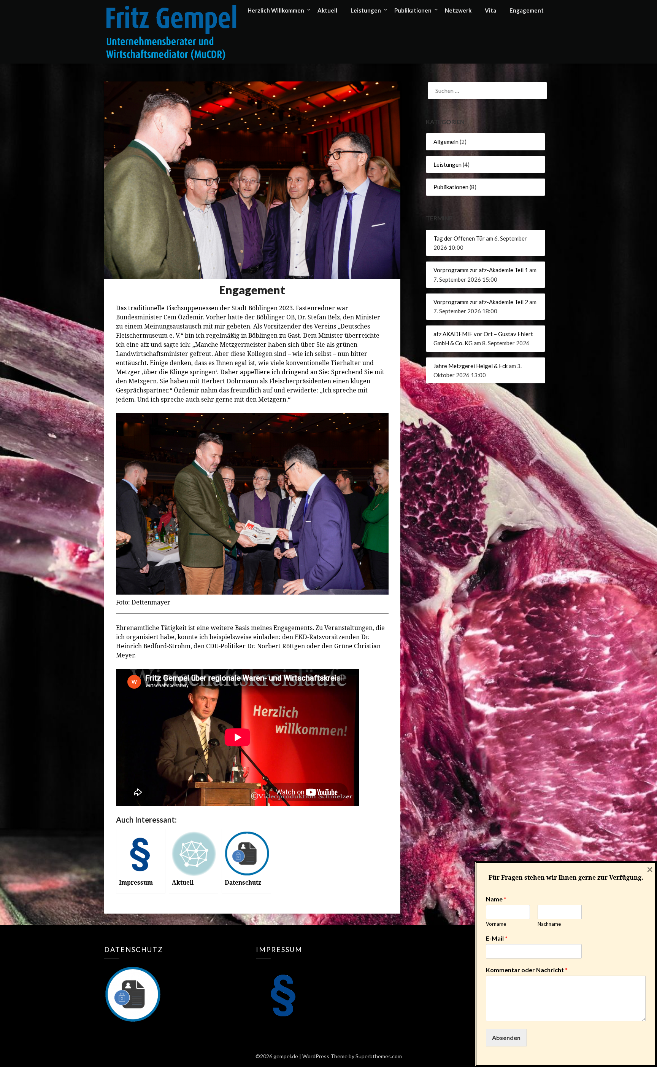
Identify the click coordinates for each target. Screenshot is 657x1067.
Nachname (549, 924)
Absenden (506, 1037)
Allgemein (446, 141)
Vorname (496, 924)
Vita (490, 10)
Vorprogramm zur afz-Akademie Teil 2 (480, 301)
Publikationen (413, 10)
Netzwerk (458, 10)
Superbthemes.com (378, 1056)
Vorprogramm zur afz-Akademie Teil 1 (480, 269)
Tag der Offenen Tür (459, 238)
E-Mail (497, 938)
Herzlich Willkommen (276, 10)
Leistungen (366, 10)
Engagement (526, 10)
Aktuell (327, 10)
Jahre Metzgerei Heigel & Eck (470, 365)
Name (496, 899)
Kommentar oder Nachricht (527, 969)
